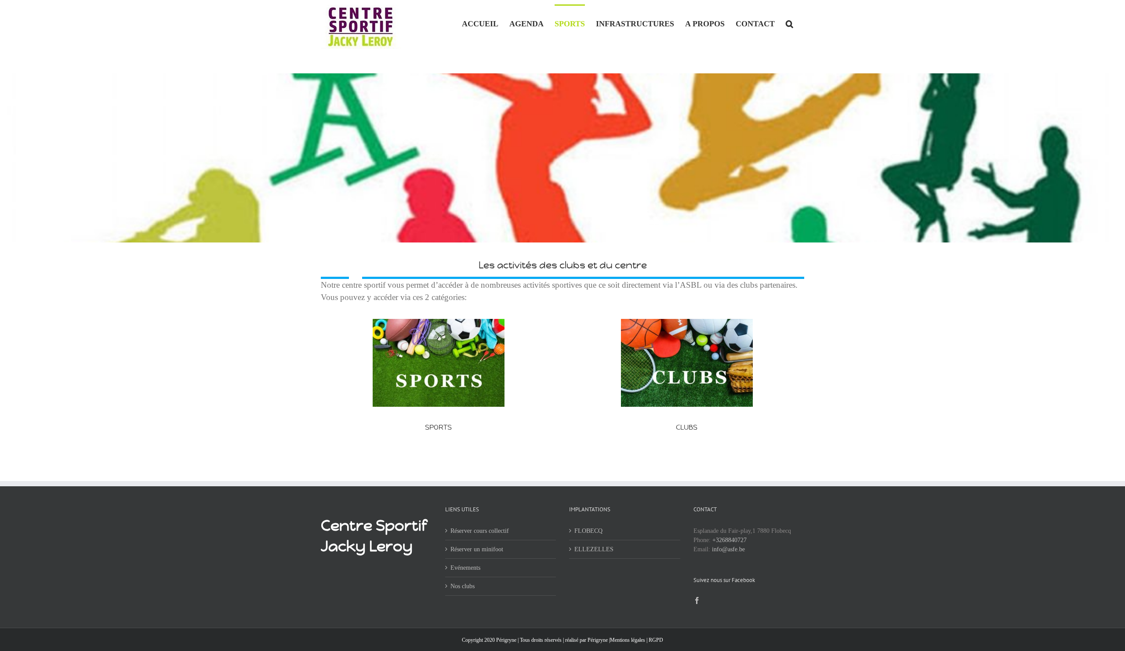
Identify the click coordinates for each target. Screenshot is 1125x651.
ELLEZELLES (593, 549)
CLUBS (686, 427)
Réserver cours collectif (479, 531)
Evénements (465, 567)
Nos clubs (462, 586)
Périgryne (598, 640)
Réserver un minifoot (476, 549)
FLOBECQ (588, 531)
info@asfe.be (728, 549)
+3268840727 (729, 540)
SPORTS (438, 427)
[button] (789, 22)
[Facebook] (696, 600)
